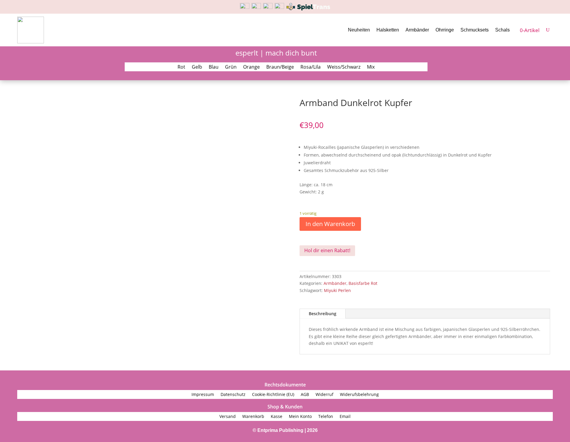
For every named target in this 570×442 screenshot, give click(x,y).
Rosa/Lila (310, 67)
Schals (502, 29)
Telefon (325, 416)
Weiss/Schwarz (343, 67)
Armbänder (417, 29)
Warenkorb (253, 416)
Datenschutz (233, 394)
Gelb (197, 67)
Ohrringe (445, 29)
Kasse (276, 416)
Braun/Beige (280, 67)
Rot (181, 67)
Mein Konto (300, 416)
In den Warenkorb (330, 224)
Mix (371, 67)
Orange (251, 67)
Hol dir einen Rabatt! (327, 250)
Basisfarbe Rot (363, 283)
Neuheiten (359, 29)
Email (345, 416)
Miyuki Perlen (337, 290)
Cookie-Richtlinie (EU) (273, 394)
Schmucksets (474, 29)
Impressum (202, 394)
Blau (213, 67)
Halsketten (387, 29)
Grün (231, 67)
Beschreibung (322, 313)
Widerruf (324, 394)
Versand (227, 416)
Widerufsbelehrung (359, 394)
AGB (305, 394)
